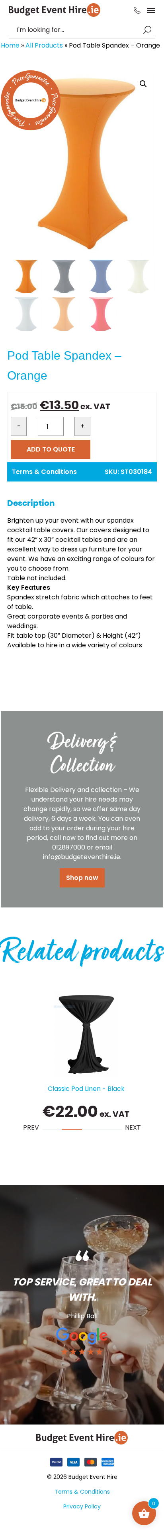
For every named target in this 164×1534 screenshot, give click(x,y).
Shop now (82, 877)
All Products (44, 45)
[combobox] (78, 30)
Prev (31, 1127)
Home (10, 45)
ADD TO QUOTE (51, 449)
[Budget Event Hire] (54, 10)
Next (133, 1127)
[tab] (52, 1129)
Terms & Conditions (44, 471)
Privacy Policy (82, 1506)
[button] (143, 84)
